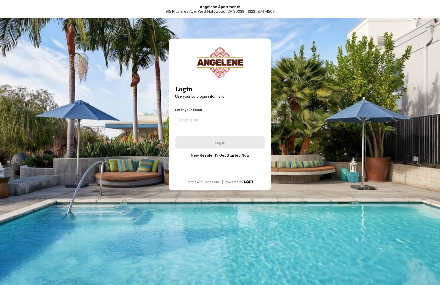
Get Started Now (234, 155)
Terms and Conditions (203, 182)
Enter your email (188, 110)
